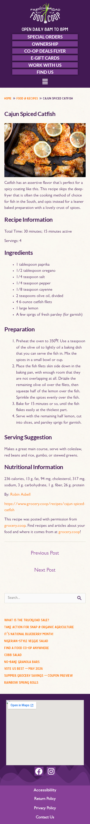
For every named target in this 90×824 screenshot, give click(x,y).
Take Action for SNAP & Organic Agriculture (39, 626)
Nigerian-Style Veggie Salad (26, 640)
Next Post (44, 570)
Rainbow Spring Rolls (21, 682)
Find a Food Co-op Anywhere (26, 647)
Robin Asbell (20, 495)
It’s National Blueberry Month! (28, 633)
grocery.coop (15, 526)
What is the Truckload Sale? (26, 619)
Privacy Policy (45, 809)
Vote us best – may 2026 (23, 668)
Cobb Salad (13, 654)
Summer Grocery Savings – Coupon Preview (38, 675)
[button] (45, 82)
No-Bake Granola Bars (22, 661)
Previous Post (45, 553)
